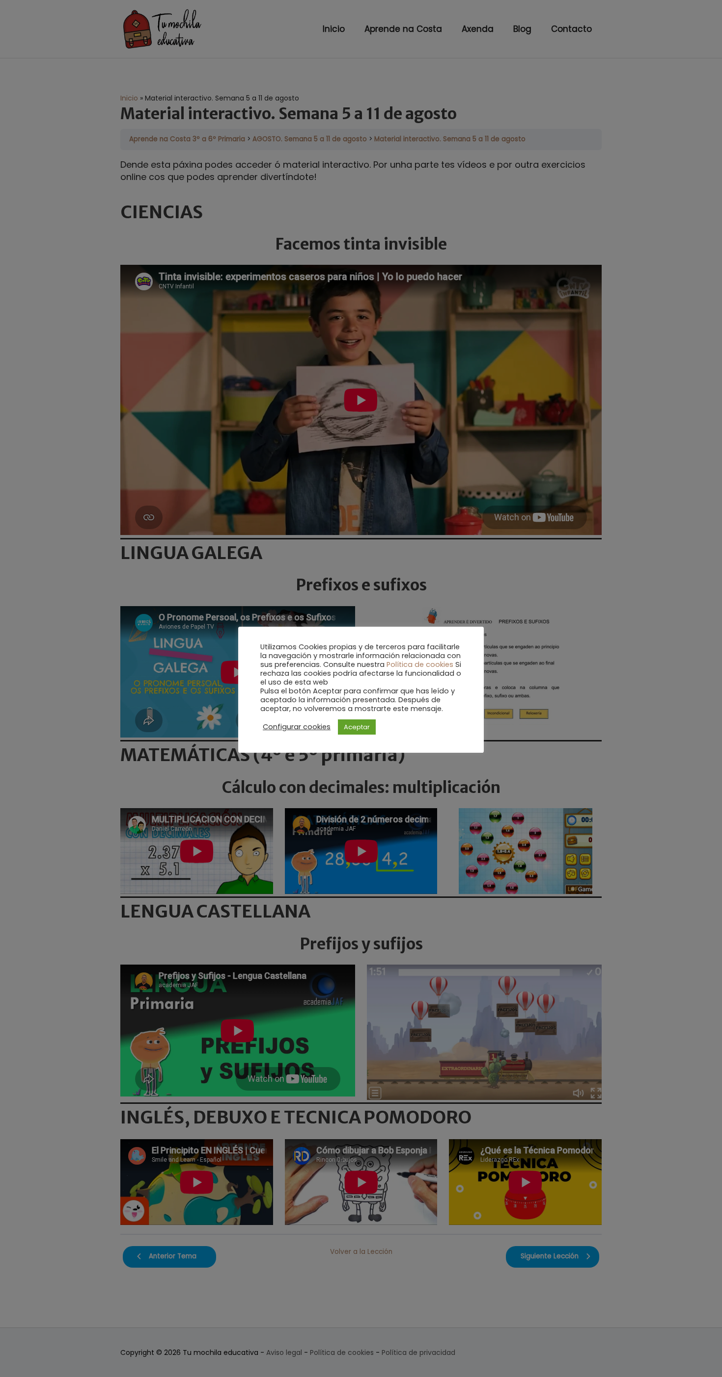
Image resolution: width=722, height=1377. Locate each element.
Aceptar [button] (357, 727)
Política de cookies (420, 664)
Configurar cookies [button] (297, 726)
